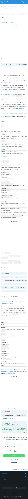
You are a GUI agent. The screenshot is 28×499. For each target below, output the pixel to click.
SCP (13, 167)
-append (3, 146)
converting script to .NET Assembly (10, 301)
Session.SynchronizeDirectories (17, 363)
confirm (10, 256)
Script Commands (19, 6)
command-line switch (11, 94)
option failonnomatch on (18, 108)
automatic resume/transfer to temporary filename (15, 198)
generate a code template (15, 113)
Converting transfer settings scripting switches (10, 357)
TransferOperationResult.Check (8, 371)
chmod (17, 261)
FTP (21, 97)
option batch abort (15, 369)
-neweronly (11, 446)
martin (25, 469)
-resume (21, 153)
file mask (4, 192)
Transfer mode (4, 185)
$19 (9, 459)
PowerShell (10, 418)
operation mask (4, 87)
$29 (11, 459)
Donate (14, 455)
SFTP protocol (4, 153)
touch (10, 262)
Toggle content (14, 473)
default (8, 369)
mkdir (14, 261)
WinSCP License (7, 494)
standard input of (15, 96)
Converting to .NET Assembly (7, 22)
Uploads (2, 14)
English (19, 487)
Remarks (3, 19)
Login (7, 487)
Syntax (3, 17)
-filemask (21, 439)
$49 (13, 459)
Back (4, 441)
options (6, 256)
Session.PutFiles (5, 303)
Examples (4, 20)
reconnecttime (16, 256)
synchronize (7, 116)
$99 (16, 459)
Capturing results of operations (9, 373)
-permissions (4, 262)
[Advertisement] (14, 41)
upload (10, 261)
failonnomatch (4, 257)
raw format (21, 212)
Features (9, 6)
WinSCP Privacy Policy (17, 494)
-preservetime (17, 262)
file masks (12, 138)
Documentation (4, 6)
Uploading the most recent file (8, 335)
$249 (18, 459)
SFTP (17, 97)
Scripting (14, 6)
